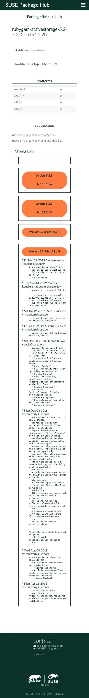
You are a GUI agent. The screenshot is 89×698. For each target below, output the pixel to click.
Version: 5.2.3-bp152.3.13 (44, 208)
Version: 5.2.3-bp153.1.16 (44, 180)
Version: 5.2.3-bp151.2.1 (44, 232)
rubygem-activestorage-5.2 (38, 29)
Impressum (39, 654)
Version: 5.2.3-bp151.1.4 (44, 251)
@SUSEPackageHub (47, 648)
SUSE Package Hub (27, 5)
